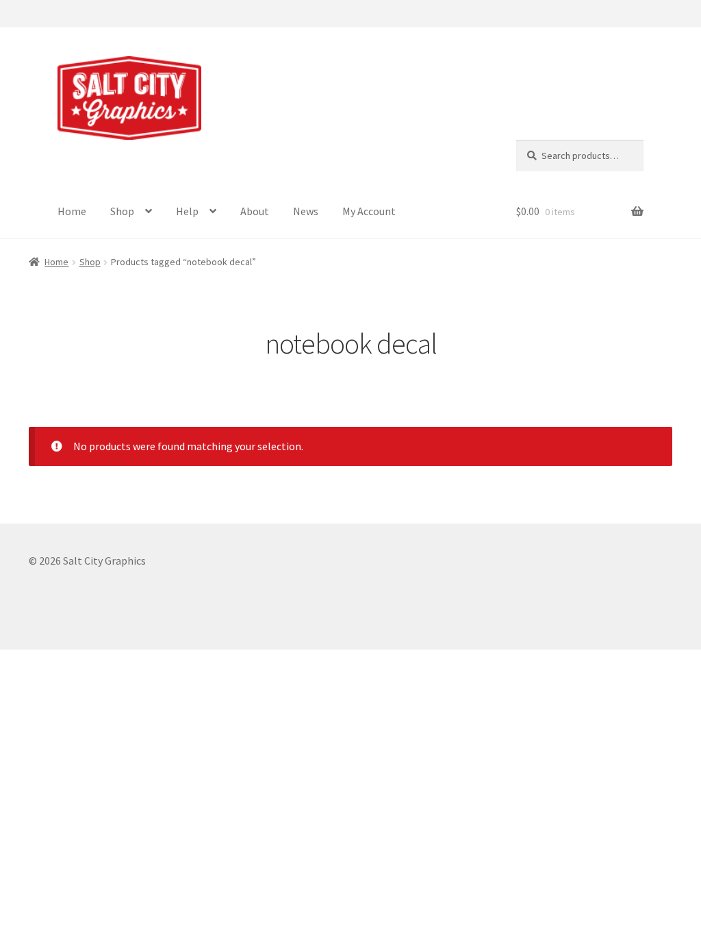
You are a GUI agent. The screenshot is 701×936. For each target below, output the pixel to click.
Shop (122, 211)
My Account (369, 211)
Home (72, 211)
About (254, 211)
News (305, 211)
